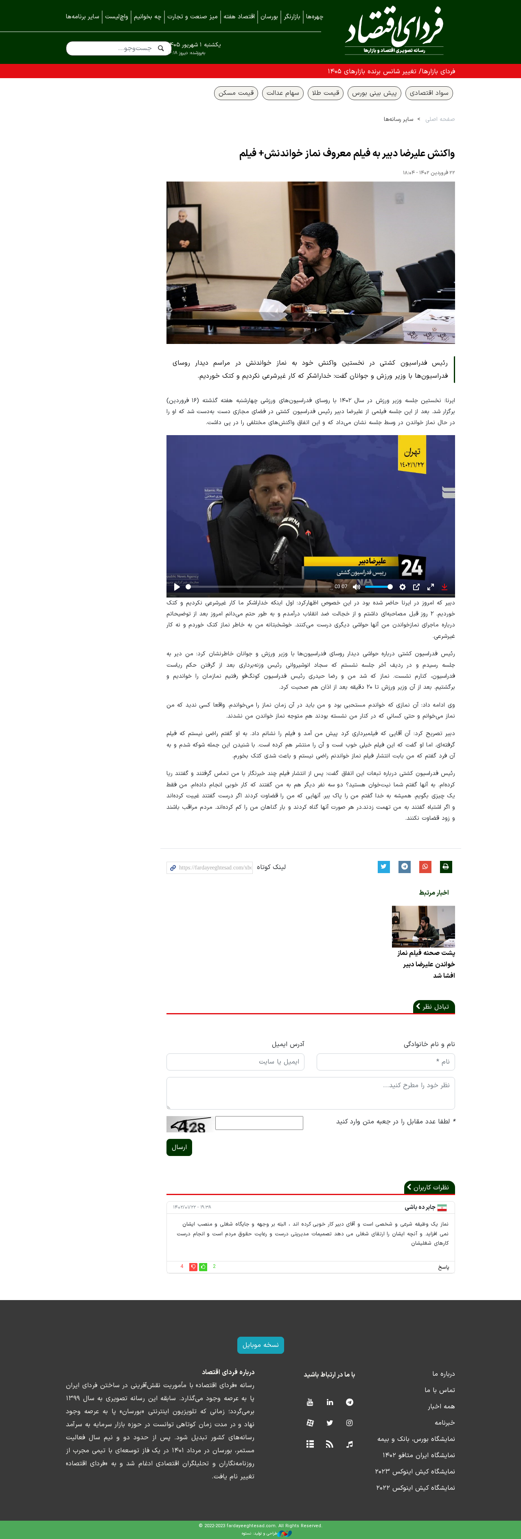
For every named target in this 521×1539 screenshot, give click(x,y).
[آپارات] (310, 1423)
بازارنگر (292, 17)
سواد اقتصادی (429, 93)
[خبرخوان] (330, 1444)
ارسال (179, 1147)
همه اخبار (441, 1407)
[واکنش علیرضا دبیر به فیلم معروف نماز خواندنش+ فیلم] (310, 263)
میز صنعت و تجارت (192, 17)
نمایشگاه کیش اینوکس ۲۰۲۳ (415, 1472)
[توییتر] (330, 1423)
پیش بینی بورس (374, 93)
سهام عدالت (283, 93)
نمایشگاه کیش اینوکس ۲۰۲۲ (415, 1488)
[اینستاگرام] (349, 1423)
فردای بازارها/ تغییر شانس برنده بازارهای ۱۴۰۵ (391, 72)
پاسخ (443, 1267)
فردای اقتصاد (394, 31)
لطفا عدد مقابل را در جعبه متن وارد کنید (395, 1122)
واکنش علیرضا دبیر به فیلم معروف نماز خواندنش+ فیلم (347, 154)
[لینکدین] (330, 1402)
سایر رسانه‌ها (398, 119)
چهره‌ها (315, 17)
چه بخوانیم (148, 17)
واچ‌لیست (116, 17)
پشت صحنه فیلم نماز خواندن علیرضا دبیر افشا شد (426, 964)
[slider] (259, 587)
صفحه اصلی (440, 119)
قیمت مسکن (236, 93)
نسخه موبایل (261, 1345)
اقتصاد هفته (239, 17)
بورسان (269, 17)
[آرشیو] (310, 1444)
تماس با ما (440, 1390)
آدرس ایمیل (288, 1044)
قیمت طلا (325, 93)
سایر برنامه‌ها (82, 17)
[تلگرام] (349, 1402)
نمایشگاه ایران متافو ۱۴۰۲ (419, 1455)
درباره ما (443, 1374)
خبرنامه (445, 1423)
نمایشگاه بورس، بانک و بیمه (416, 1439)
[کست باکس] (349, 1444)
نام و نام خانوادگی (429, 1044)
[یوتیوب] (310, 1402)
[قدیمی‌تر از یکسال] (423, 927)
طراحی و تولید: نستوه (259, 1533)
